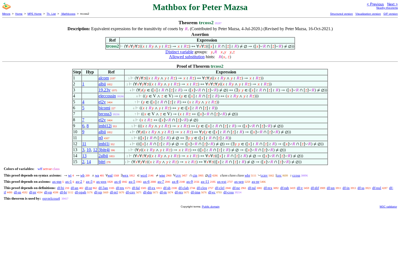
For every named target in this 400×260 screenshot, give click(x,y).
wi (70, 175)
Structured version (341, 13)
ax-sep (239, 181)
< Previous (375, 4)
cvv (178, 175)
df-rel (114, 192)
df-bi (60, 188)
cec (279, 175)
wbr (247, 175)
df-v (300, 188)
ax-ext (221, 181)
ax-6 (146, 181)
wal (110, 175)
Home (19, 13)
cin (195, 175)
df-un (331, 188)
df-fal (136, 188)
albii (102, 84)
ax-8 (175, 181)
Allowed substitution (187, 56)
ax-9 (189, 181)
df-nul (376, 188)
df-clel (219, 188)
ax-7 (161, 181)
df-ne (236, 188)
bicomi (104, 108)
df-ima (195, 192)
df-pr (32, 192)
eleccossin (107, 96)
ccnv (264, 175)
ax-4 (117, 181)
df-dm (147, 192)
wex (125, 175)
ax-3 (89, 181)
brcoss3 (105, 114)
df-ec (212, 192)
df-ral (252, 188)
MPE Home (34, 13)
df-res (179, 192)
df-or (88, 188)
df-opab (80, 192)
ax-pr (255, 181)
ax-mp (56, 181)
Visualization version (368, 13)
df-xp (98, 192)
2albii (103, 155)
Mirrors (6, 13)
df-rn (163, 192)
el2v (102, 102)
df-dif (315, 188)
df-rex (268, 188)
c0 (209, 175)
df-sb (167, 188)
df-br (63, 192)
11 (84, 143)
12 (95, 149)
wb (82, 175)
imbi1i (104, 143)
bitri (102, 161)
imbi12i (105, 125)
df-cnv (130, 192)
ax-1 (68, 181)
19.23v (104, 90)
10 (89, 149)
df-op (48, 192)
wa (97, 175)
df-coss (228, 192)
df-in (346, 188)
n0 (101, 137)
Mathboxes (68, 13)
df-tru (120, 188)
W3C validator (388, 206)
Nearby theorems (387, 7)
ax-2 (79, 181)
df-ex (151, 188)
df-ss (361, 188)
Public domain (211, 206)
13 (84, 155)
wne (162, 175)
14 (89, 161)
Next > (392, 4)
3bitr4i (104, 149)
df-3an (103, 188)
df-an (74, 188)
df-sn (17, 192)
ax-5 (132, 181)
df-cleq (202, 188)
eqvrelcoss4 (51, 198)
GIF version (390, 13)
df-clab (184, 188)
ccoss (296, 175)
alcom (104, 78)
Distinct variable (179, 51)
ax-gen (101, 181)
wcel (143, 175)
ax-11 (205, 181)
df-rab (284, 188)
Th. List (51, 13)
